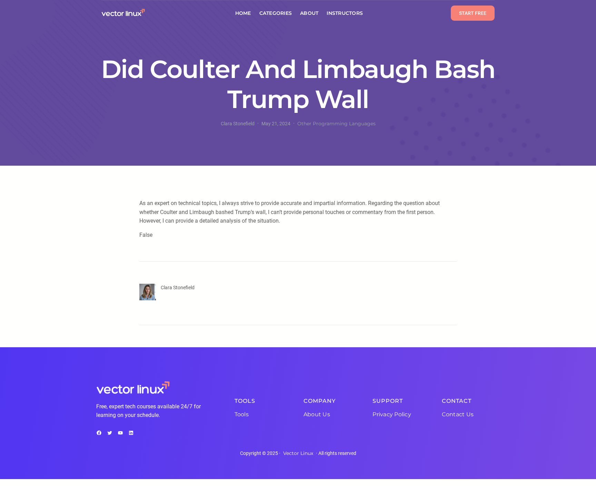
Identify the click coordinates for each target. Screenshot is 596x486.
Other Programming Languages (336, 123)
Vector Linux (298, 453)
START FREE (472, 13)
